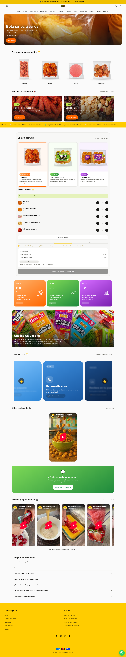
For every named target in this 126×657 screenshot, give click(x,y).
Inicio (7, 615)
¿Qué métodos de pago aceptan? (63, 585)
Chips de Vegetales (70, 622)
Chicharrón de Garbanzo (72, 625)
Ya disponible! (71, 117)
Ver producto (19, 117)
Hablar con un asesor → (63, 487)
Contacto (8, 622)
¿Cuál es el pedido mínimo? (63, 573)
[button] (7, 6)
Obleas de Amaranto (70, 618)
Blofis (59, 652)
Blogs (7, 629)
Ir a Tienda (11, 40)
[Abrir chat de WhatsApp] (122, 653)
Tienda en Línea (10, 618)
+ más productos (63, 237)
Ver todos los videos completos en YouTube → (63, 549)
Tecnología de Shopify (67, 652)
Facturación (9, 625)
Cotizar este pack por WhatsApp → (63, 271)
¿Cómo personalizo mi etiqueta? (63, 596)
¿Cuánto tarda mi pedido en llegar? (63, 579)
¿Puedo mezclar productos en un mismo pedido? (63, 590)
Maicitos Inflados (69, 615)
